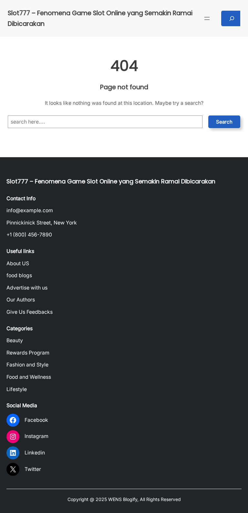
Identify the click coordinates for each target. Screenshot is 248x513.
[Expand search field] (232, 18)
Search (224, 122)
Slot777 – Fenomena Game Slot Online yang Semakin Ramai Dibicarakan (110, 181)
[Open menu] (207, 18)
